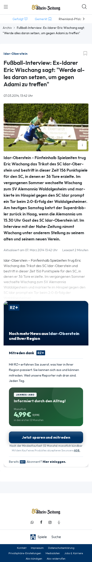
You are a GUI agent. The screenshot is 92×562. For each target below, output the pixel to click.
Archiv (7, 28)
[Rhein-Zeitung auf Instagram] (50, 522)
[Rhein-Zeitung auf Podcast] (59, 522)
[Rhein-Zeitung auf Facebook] (41, 522)
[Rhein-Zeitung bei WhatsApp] (32, 522)
